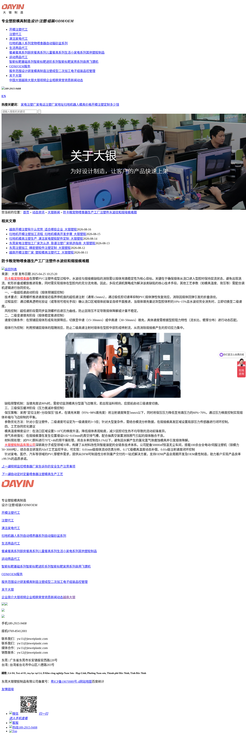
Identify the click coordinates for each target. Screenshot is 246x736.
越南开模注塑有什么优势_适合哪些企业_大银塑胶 (43, 229)
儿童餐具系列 (55, 52)
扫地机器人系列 (20, 43)
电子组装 (77, 71)
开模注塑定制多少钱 (105, 104)
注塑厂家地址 (54, 104)
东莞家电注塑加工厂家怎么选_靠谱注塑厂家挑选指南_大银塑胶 (52, 243)
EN (4, 96)
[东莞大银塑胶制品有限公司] (13, 11)
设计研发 (28, 71)
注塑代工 (15, 34)
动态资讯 (38, 212)
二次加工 (64, 71)
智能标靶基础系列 (21, 61)
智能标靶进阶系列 (46, 61)
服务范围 (15, 71)
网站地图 (86, 681)
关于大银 (15, 75)
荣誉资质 (64, 80)
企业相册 (52, 80)
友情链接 (8, 689)
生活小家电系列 (75, 52)
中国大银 (15, 80)
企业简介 (8, 597)
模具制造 (40, 71)
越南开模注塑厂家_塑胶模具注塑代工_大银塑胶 (41, 252)
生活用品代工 (18, 48)
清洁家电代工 (18, 38)
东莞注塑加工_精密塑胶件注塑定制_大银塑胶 (40, 247)
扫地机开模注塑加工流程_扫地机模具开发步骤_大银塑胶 (47, 234)
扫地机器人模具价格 (77, 104)
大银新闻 (54, 212)
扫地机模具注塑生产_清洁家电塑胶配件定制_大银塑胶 (46, 238)
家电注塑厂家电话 (33, 104)
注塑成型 (52, 71)
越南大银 (28, 80)
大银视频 (40, 80)
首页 (26, 212)
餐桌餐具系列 (18, 52)
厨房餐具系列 (37, 52)
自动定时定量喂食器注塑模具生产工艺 (32, 474)
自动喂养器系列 (34, 535)
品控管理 (89, 71)
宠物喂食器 (38, 43)
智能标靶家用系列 (70, 61)
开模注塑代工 (18, 29)
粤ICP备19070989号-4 (65, 681)
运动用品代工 (18, 57)
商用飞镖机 (90, 61)
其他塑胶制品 (95, 52)
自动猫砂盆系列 (57, 43)
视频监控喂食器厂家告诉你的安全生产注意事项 (38, 466)
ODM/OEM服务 (19, 66)
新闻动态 (77, 80)
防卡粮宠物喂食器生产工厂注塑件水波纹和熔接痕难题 (100, 212)
